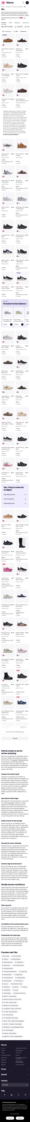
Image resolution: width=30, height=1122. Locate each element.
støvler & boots (23, 760)
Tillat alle (20, 1118)
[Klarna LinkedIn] (11, 1095)
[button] (3, 45)
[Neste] (26, 27)
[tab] (3, 23)
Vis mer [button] (15, 738)
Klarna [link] (2, 6)
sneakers (14, 760)
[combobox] (23, 31)
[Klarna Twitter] (18, 1095)
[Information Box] (11, 31)
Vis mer (27, 15)
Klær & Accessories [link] (17, 6)
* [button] (7, 161)
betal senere (11, 900)
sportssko (11, 803)
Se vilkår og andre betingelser (10, 134)
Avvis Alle (10, 1118)
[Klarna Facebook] (4, 1095)
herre (12, 855)
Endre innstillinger (15, 1113)
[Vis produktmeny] (27, 9)
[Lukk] (27, 1102)
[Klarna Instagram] (25, 1095)
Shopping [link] (8, 6)
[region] (15, 1111)
